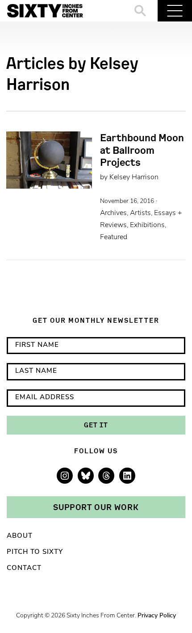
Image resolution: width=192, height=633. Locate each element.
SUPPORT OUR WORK (96, 507)
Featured (113, 237)
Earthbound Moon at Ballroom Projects (142, 150)
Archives (113, 213)
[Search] (140, 10)
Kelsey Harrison (134, 177)
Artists (140, 213)
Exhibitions (147, 225)
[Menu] (175, 10)
